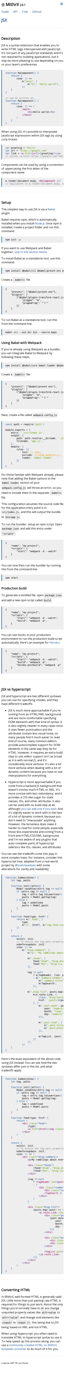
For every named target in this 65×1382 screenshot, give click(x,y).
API (15, 12)
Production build (14, 588)
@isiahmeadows (25, 865)
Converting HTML (15, 1289)
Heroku (54, 642)
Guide (5, 12)
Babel (51, 209)
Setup (6, 202)
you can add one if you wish (39, 809)
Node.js (40, 223)
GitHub (36, 12)
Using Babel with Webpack (21, 343)
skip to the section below (30, 252)
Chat (25, 12)
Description (10, 38)
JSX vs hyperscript (16, 689)
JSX (4, 20)
